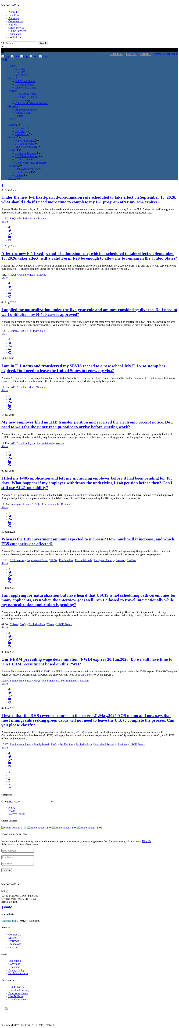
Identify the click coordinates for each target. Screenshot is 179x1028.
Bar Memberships (18, 973)
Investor (120, 560)
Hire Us (12, 24)
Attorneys (13, 18)
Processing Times (18, 993)
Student (41, 218)
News (11, 807)
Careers (12, 947)
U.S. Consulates (17, 999)
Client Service (16, 27)
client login (171, 53)
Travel (50, 624)
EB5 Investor (17, 560)
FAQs (13, 218)
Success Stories (16, 813)
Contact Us (14, 37)
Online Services (17, 30)
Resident (66, 504)
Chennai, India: (9, 920)
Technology (15, 943)
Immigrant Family (104, 560)
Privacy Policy (16, 970)
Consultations (15, 21)
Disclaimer (14, 967)
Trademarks (14, 960)
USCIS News (64, 624)
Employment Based (20, 504)
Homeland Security (105, 744)
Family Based (41, 744)
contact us (159, 53)
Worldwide (14, 940)
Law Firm (13, 15)
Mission (12, 937)
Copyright (14, 963)
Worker (60, 443)
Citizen (14, 330)
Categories (7, 801)
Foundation (14, 33)
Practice (145, 54)
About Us (13, 11)
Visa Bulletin (15, 996)
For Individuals (27, 218)
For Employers (26, 443)
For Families (66, 560)
